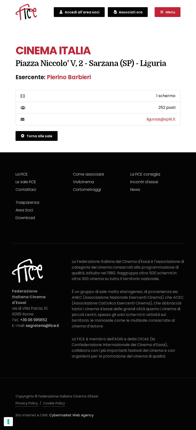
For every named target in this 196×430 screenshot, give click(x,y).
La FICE (22, 174)
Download (25, 218)
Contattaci (26, 189)
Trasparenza (27, 202)
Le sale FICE (26, 182)
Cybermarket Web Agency (71, 415)
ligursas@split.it (161, 119)
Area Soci (24, 210)
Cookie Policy (54, 403)
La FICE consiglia (145, 174)
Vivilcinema (83, 182)
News (135, 189)
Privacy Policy (27, 403)
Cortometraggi (87, 189)
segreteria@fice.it (42, 325)
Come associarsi (88, 174)
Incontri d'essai (144, 182)
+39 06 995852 (33, 320)
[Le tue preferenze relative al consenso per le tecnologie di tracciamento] (8, 421)
